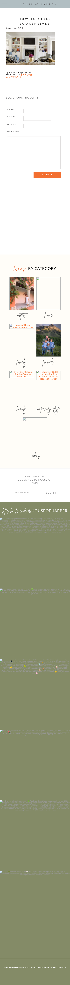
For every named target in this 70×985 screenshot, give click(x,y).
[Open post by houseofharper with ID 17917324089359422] (35, 765)
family (22, 361)
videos (35, 455)
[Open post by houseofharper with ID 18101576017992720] (35, 835)
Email (11, 117)
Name (11, 109)
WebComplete (58, 967)
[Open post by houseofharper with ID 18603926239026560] (35, 553)
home (48, 315)
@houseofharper (47, 510)
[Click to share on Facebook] (21, 74)
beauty (22, 408)
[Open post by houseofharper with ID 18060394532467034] (35, 623)
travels (48, 361)
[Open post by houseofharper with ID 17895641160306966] (35, 906)
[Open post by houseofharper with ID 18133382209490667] (35, 694)
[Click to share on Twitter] (23, 74)
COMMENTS (14, 76)
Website (13, 124)
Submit (51, 492)
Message (13, 132)
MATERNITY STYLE (48, 408)
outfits (21, 315)
